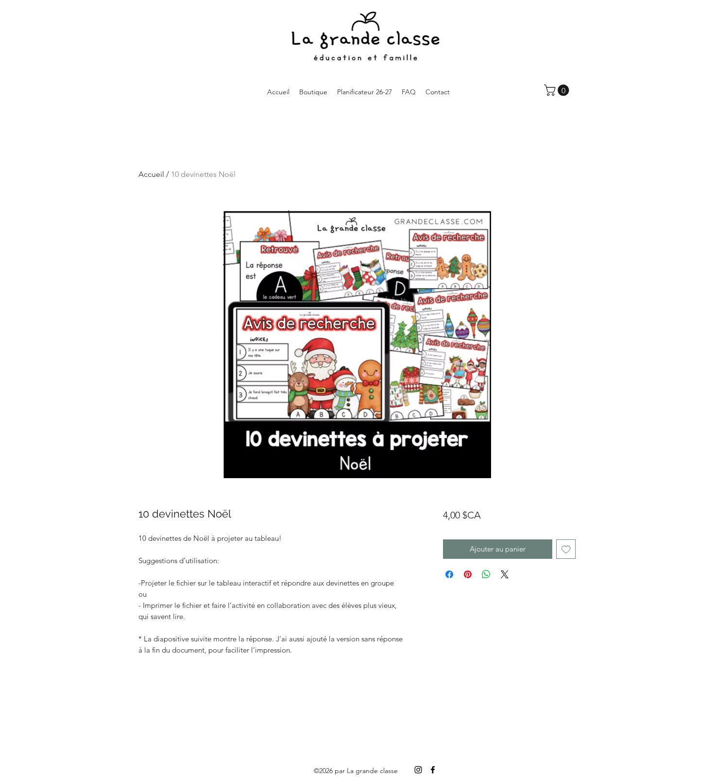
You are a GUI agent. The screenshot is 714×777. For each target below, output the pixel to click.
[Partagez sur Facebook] (449, 574)
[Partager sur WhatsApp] (486, 574)
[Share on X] (504, 574)
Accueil (151, 174)
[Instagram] (418, 770)
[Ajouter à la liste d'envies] (566, 549)
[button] (558, 90)
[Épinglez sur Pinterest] (468, 574)
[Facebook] (433, 770)
